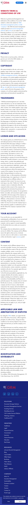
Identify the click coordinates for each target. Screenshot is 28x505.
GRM (9, 316)
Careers (6, 486)
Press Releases (8, 464)
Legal (5, 428)
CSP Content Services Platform (12, 413)
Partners (6, 488)
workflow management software (9, 75)
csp (3, 87)
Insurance (6, 435)
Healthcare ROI (8, 418)
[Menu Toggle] (25, 3)
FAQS (5, 466)
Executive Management (10, 479)
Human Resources (8, 437)
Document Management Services (12, 406)
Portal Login (7, 493)
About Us (6, 476)
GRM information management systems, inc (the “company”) (11, 24)
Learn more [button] (21, 498)
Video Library (7, 461)
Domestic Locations (9, 483)
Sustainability (7, 481)
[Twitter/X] (4, 394)
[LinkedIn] (12, 394)
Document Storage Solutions (11, 404)
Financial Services (8, 430)
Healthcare (7, 426)
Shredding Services (9, 411)
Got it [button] (20, 501)
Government (7, 433)
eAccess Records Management (12, 450)
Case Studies (7, 454)
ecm (6, 87)
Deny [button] (9, 501)
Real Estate (7, 442)
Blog (5, 452)
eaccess (19, 237)
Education (6, 440)
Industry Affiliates (8, 468)
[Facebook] (8, 394)
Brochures (6, 459)
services (10, 30)
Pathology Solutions (9, 416)
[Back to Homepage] (9, 388)
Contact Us (7, 490)
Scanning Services (9, 409)
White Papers (7, 457)
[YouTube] (17, 394)
